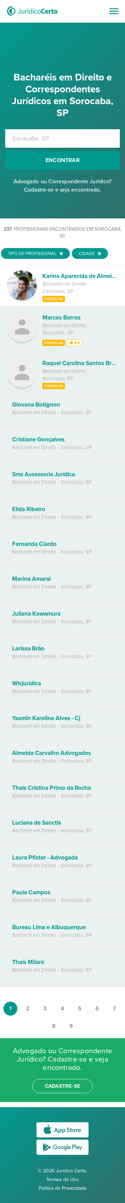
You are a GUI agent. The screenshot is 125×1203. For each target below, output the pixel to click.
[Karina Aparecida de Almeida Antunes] (22, 298)
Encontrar (62, 160)
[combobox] (62, 138)
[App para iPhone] (62, 1137)
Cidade (87, 253)
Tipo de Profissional (33, 253)
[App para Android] (62, 1154)
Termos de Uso (62, 1179)
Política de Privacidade (62, 1188)
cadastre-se (62, 1086)
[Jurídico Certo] (32, 16)
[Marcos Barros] (22, 340)
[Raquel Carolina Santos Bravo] (22, 385)
